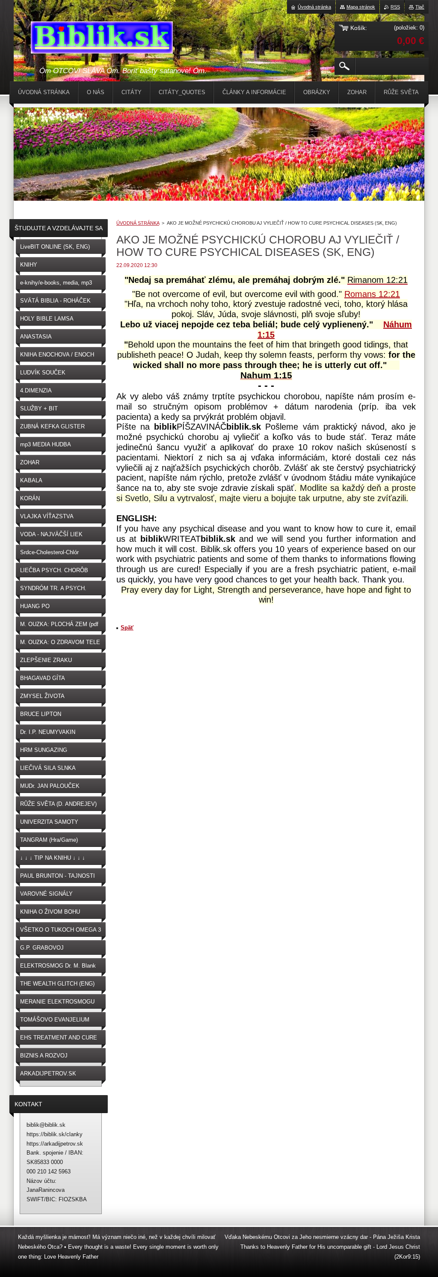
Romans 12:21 (372, 294)
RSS (395, 6)
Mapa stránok (360, 6)
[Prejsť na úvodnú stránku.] (102, 38)
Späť (127, 627)
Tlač (419, 6)
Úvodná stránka (314, 6)
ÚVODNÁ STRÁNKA (137, 223)
